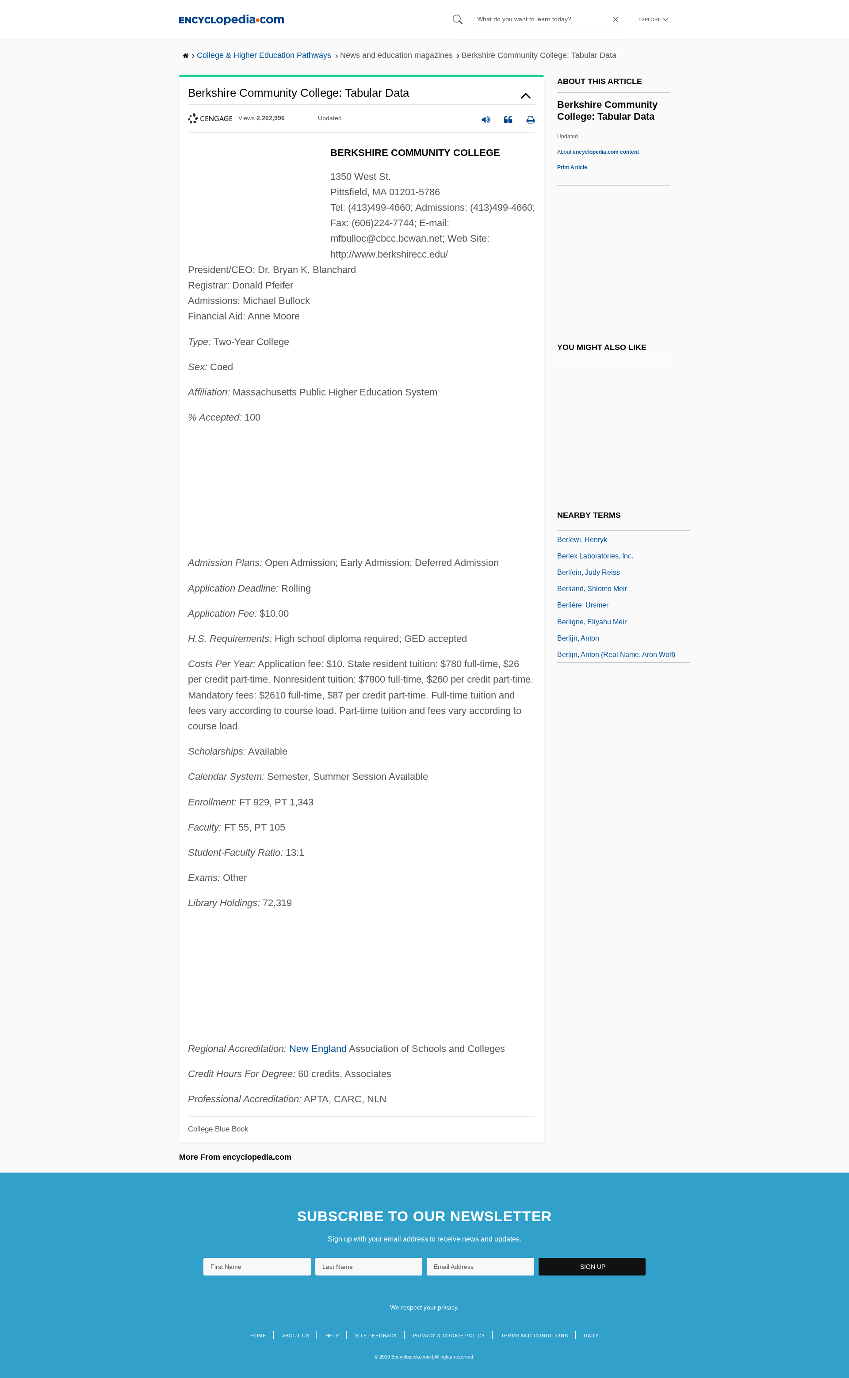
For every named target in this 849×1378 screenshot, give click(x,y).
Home (258, 1335)
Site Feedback (376, 1335)
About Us (296, 1335)
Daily (591, 1335)
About (598, 152)
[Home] (231, 19)
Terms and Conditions (534, 1335)
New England (318, 1048)
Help (332, 1335)
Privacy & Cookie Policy (449, 1335)
